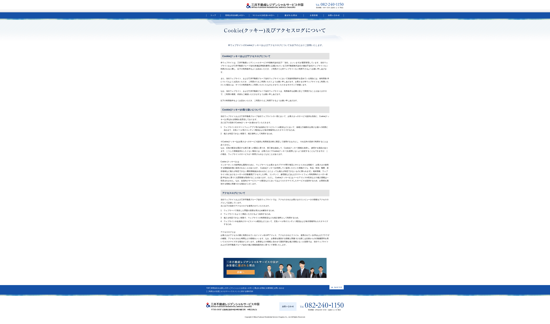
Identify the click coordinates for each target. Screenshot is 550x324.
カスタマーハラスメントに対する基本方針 (237, 291)
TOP (208, 288)
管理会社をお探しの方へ (220, 288)
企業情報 (269, 288)
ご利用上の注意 (213, 291)
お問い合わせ (279, 288)
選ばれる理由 (259, 288)
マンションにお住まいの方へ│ (242, 288)
